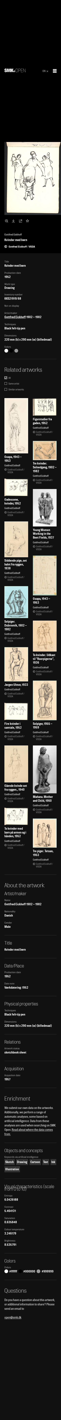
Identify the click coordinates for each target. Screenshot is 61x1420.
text (45, 1162)
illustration (12, 1169)
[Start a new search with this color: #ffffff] (6, 351)
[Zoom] (7, 221)
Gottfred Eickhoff (15, 317)
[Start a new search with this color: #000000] (11, 351)
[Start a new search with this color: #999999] (16, 351)
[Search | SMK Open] (15, 71)
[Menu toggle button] (54, 70)
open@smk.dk (12, 1317)
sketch (9, 1162)
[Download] (14, 221)
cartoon (35, 1162)
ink (53, 1162)
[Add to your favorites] (28, 221)
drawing (22, 1162)
